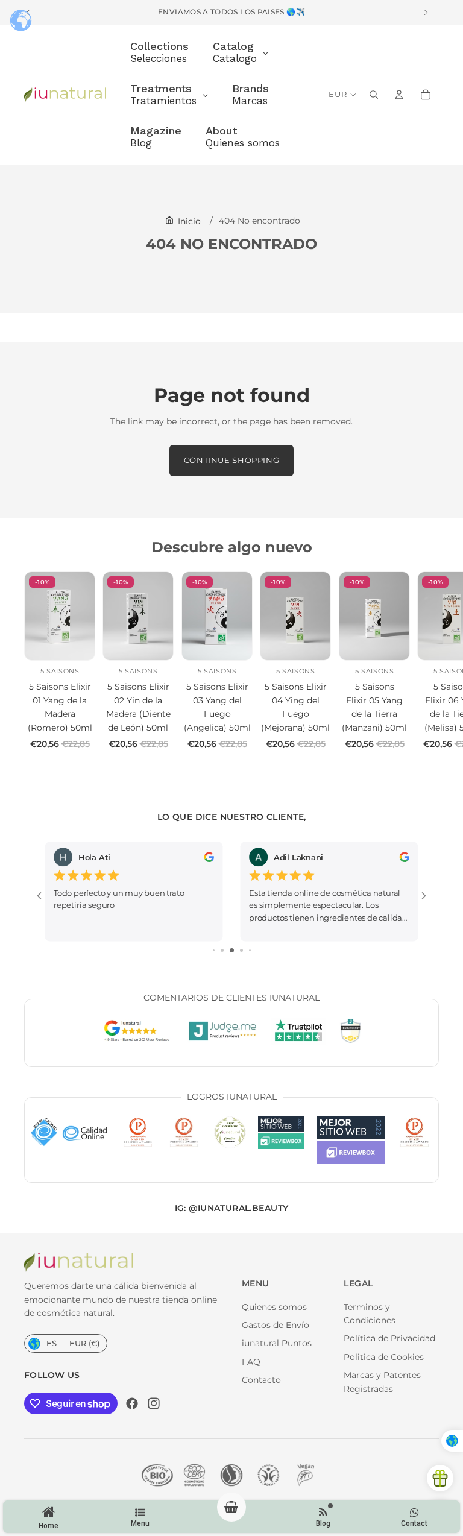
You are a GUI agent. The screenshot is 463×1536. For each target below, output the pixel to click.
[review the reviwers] (209, 857)
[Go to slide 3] (222, 950)
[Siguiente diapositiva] (425, 661)
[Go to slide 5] (241, 950)
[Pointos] (440, 1478)
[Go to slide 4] (232, 950)
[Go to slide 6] (250, 950)
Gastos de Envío (275, 1325)
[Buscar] (374, 94)
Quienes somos (274, 1307)
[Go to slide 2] (214, 950)
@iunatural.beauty (238, 1208)
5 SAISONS (59, 671)
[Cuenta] (399, 94)
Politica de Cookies (384, 1357)
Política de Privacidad (389, 1338)
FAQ (251, 1361)
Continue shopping (232, 460)
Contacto (261, 1379)
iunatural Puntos (277, 1343)
